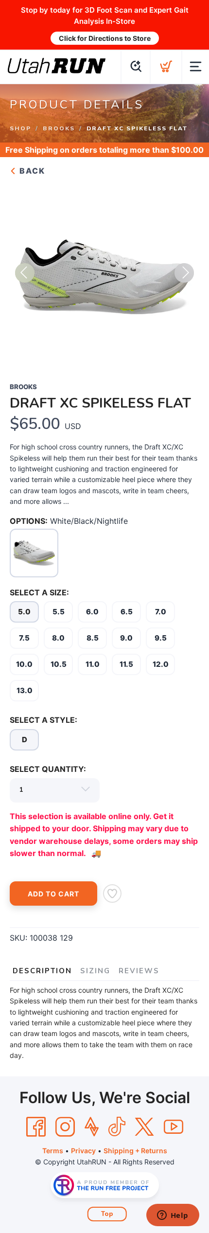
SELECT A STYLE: (43, 720)
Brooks (59, 128)
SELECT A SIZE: (39, 592)
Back (31, 171)
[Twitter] (144, 1127)
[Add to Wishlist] (112, 893)
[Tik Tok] (117, 1127)
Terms (52, 1150)
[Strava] (92, 1127)
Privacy (83, 1150)
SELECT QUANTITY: (48, 769)
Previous (25, 273)
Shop (20, 128)
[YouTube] (173, 1127)
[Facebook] (36, 1127)
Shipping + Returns (135, 1150)
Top (107, 1214)
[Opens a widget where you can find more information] (172, 1216)
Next (184, 273)
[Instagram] (65, 1127)
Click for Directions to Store (105, 38)
